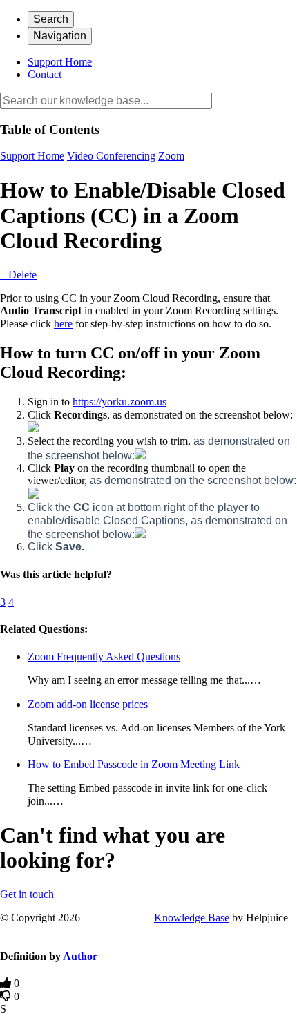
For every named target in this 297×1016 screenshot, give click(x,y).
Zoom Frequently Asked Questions (104, 656)
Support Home (60, 62)
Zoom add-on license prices (88, 704)
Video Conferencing (111, 156)
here (63, 323)
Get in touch (27, 894)
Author (80, 956)
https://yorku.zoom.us (119, 402)
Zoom (171, 156)
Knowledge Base (191, 917)
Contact (44, 74)
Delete (22, 274)
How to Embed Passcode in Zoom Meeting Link (134, 764)
